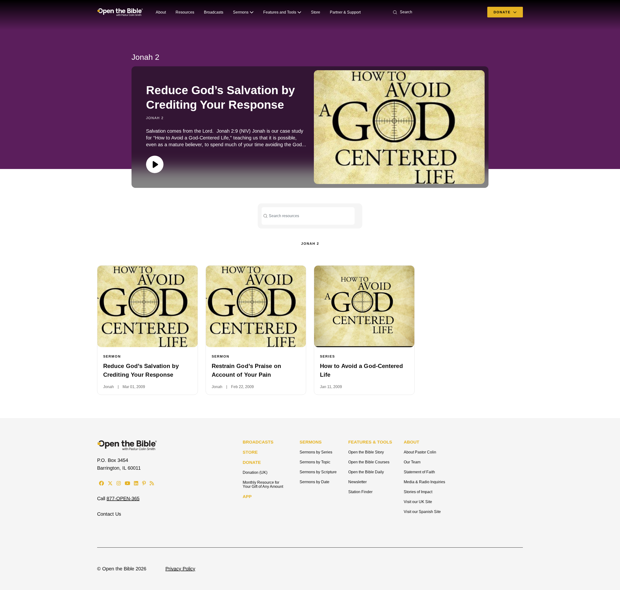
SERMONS (311, 442)
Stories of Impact (418, 492)
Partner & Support (345, 12)
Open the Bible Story (366, 452)
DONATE (252, 462)
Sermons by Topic (315, 462)
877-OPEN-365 (123, 498)
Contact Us (109, 514)
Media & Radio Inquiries (424, 482)
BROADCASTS (258, 442)
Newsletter (357, 482)
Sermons (240, 12)
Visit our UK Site (418, 502)
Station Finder (360, 492)
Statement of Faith (419, 472)
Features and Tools (279, 12)
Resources (185, 12)
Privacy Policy (180, 568)
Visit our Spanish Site (422, 512)
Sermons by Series (316, 452)
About (161, 12)
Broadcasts (213, 12)
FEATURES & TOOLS (370, 442)
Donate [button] (503, 12)
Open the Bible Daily (366, 472)
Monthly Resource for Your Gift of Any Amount (263, 484)
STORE (250, 452)
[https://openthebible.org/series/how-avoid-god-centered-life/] (364, 306)
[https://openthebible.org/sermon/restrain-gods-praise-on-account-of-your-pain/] (256, 306)
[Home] (120, 12)
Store (315, 12)
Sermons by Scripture (318, 472)
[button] (401, 12)
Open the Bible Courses (368, 462)
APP (247, 496)
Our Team (412, 462)
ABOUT (411, 442)
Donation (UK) (255, 472)
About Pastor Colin (420, 452)
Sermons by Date (314, 482)
